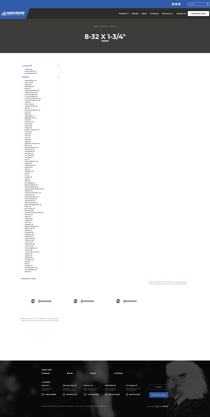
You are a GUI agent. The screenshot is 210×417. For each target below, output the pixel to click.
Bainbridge (29, 86)
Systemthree (30, 238)
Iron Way (28, 157)
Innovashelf (29, 151)
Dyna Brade (29, 116)
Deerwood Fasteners (32, 110)
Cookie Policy (70, 406)
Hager (28, 141)
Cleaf (27, 102)
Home (95, 26)
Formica (28, 128)
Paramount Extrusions (33, 193)
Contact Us (181, 14)
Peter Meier (29, 195)
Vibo (27, 262)
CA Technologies (31, 96)
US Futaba (29, 260)
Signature (29, 224)
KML (27, 169)
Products (123, 14)
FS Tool (28, 131)
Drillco (28, 114)
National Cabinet (31, 185)
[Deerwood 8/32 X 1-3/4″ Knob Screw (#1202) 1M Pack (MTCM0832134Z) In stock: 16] (41, 297)
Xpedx (28, 271)
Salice (28, 216)
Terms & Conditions (79, 406)
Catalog (28, 69)
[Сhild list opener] (32, 69)
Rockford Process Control (34, 212)
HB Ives (28, 145)
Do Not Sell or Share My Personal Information (96, 406)
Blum (27, 88)
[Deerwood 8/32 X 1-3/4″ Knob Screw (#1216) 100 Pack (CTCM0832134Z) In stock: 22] (84, 297)
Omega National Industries (34, 189)
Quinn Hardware (31, 202)
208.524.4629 (114, 394)
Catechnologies (31, 94)
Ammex (28, 84)
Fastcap (28, 124)
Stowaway (29, 232)
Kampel (28, 163)
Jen (27, 159)
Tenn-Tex (29, 242)
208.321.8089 (50, 394)
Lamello (28, 177)
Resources (166, 14)
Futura (28, 133)
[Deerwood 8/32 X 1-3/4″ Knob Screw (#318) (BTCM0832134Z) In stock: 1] (126, 297)
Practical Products (31, 196)
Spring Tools (30, 228)
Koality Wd (29, 171)
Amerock (29, 82)
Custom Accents (31, 106)
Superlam (29, 236)
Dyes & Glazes (30, 71)
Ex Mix (28, 120)
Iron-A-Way (29, 155)
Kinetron (28, 167)
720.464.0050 (93, 394)
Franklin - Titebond (32, 129)
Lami (27, 179)
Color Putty (29, 104)
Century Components (33, 98)
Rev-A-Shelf (30, 208)
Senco (28, 222)
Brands (135, 14)
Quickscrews (30, 200)
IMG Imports (29, 149)
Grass (27, 135)
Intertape (29, 153)
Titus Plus (29, 246)
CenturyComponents (32, 100)
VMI (27, 264)
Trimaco (28, 250)
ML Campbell (30, 183)
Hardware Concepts (32, 143)
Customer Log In (198, 14)
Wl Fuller (28, 265)
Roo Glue (29, 214)
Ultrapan (28, 254)
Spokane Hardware (32, 226)
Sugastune (29, 234)
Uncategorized (30, 73)
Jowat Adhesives (31, 161)
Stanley (28, 230)
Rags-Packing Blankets (33, 204)
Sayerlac (28, 220)
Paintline (29, 191)
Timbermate (30, 244)
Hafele (28, 139)
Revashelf (29, 210)
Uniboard (29, 258)
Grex (27, 137)
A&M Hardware (30, 80)
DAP (27, 108)
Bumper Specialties (32, 90)
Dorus (28, 112)
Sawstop (28, 218)
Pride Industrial (31, 198)
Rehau (28, 206)
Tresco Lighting (31, 248)
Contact (159, 387)
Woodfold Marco (31, 267)
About (144, 14)
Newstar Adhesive (31, 187)
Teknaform (29, 240)
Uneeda (28, 256)
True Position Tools (32, 252)
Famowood (29, 122)
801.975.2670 (72, 394)
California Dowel (31, 92)
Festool (28, 126)
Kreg (27, 173)
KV (27, 175)
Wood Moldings (31, 269)
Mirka (27, 181)
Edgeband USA (30, 118)
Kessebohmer (30, 165)
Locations (154, 14)
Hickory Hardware (31, 147)
